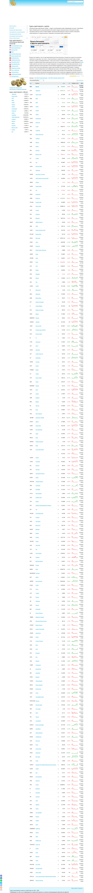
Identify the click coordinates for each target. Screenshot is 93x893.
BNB (13, 100)
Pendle (37, 565)
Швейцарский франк (16, 74)
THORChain (38, 736)
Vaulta (37, 848)
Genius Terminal (39, 880)
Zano (37, 852)
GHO (37, 389)
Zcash (13, 113)
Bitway (37, 314)
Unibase (37, 557)
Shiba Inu (38, 198)
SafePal (37, 804)
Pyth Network (39, 493)
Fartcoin (37, 701)
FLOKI (37, 585)
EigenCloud (38, 689)
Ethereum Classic (40, 310)
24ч (69, 83)
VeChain (38, 469)
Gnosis (37, 537)
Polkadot (38, 274)
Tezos (37, 589)
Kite (36, 657)
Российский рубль (15, 64)
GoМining (38, 828)
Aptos (37, 433)
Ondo (37, 254)
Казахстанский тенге (16, 55)
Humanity (38, 792)
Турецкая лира (14, 66)
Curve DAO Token (40, 449)
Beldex (37, 401)
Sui (36, 190)
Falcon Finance (39, 613)
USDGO (37, 322)
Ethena (37, 278)
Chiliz (37, 760)
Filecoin (37, 405)
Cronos (37, 210)
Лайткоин (38, 170)
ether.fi (37, 421)
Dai (12, 131)
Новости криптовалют (14, 38)
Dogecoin (14, 110)
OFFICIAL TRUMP (40, 417)
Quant (37, 381)
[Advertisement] (46, 15)
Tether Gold (38, 206)
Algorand (38, 349)
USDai (37, 457)
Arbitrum (37, 397)
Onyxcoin (38, 740)
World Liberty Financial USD (42, 178)
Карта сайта (74, 888)
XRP (13, 98)
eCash (37, 784)
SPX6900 (38, 489)
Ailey (37, 800)
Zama (37, 860)
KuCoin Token (39, 334)
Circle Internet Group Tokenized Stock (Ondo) (46, 876)
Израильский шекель (16, 53)
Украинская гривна (15, 68)
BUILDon (38, 788)
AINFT (37, 577)
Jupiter (37, 393)
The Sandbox (39, 812)
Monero (13, 121)
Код (31, 83)
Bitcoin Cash (14, 127)
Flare (37, 409)
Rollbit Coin (38, 840)
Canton (13, 129)
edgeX (37, 832)
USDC (13, 102)
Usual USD (38, 425)
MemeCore (38, 290)
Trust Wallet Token (40, 697)
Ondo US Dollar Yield (40, 230)
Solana (13, 104)
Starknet (37, 677)
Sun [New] (38, 521)
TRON (13, 106)
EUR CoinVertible (40, 724)
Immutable (38, 609)
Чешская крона (14, 72)
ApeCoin (38, 780)
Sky (36, 282)
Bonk (37, 569)
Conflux (37, 593)
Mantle (37, 270)
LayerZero (38, 485)
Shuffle (37, 820)
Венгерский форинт (16, 47)
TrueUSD (38, 461)
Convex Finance (39, 641)
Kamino (37, 816)
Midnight (37, 529)
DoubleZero (38, 669)
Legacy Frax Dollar (40, 629)
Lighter (37, 373)
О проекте (80, 888)
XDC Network (39, 413)
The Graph (38, 708)
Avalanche (38, 194)
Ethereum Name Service (41, 621)
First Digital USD (39, 513)
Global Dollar (39, 186)
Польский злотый (15, 62)
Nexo (37, 437)
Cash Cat (38, 844)
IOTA (37, 645)
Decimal (13, 125)
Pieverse (38, 573)
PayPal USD (38, 202)
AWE (37, 836)
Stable (37, 369)
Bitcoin (37, 86)
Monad (37, 533)
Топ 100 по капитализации (41, 78)
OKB (37, 226)
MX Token (38, 756)
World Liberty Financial (41, 250)
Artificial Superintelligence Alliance (43, 505)
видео (81, 73)
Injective (37, 465)
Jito (36, 549)
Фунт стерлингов (15, 70)
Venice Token (39, 377)
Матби (81, 62)
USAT (37, 693)
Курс (64, 83)
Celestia (37, 517)
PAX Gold (38, 238)
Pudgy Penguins (39, 441)
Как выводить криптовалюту (16, 36)
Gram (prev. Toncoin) (40, 174)
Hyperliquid (14, 108)
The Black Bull (39, 868)
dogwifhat (38, 673)
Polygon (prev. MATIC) (41, 330)
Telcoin (37, 716)
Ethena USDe (39, 166)
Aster (37, 258)
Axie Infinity (38, 720)
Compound (38, 665)
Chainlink (14, 115)
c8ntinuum (38, 341)
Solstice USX (39, 497)
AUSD (37, 637)
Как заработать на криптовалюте (17, 32)
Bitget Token (38, 298)
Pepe (37, 262)
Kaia (37, 649)
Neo (37, 772)
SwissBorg (38, 728)
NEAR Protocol (39, 222)
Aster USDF (38, 872)
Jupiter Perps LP (39, 353)
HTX (37, 266)
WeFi (37, 712)
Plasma (37, 597)
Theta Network (39, 681)
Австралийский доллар (16, 45)
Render (37, 385)
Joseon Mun (38, 748)
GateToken (38, 357)
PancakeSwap (39, 429)
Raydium (38, 653)
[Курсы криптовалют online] (13, 3)
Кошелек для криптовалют (15, 30)
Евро (12, 51)
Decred (37, 605)
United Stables (39, 306)
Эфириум (14, 94)
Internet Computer (40, 302)
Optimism (38, 601)
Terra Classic (39, 553)
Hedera (37, 182)
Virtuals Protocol (39, 481)
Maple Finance (39, 625)
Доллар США (14, 49)
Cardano (14, 119)
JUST (37, 345)
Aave (37, 242)
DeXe (37, 744)
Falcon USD (38, 326)
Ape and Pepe (39, 581)
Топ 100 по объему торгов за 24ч (56, 78)
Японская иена (14, 76)
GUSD (37, 768)
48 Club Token (39, 705)
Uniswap (38, 214)
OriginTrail (38, 752)
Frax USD (38, 864)
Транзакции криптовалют (15, 34)
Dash (37, 445)
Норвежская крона (15, 60)
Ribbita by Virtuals (40, 617)
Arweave (38, 796)
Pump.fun (38, 246)
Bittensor (38, 218)
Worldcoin (38, 294)
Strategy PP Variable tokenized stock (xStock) (46, 764)
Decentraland (39, 776)
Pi (36, 338)
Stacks (37, 501)
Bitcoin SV (38, 525)
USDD (37, 286)
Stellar (13, 123)
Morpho (37, 318)
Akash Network (39, 732)
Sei (36, 509)
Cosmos (37, 361)
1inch (37, 824)
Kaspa (37, 365)
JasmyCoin (38, 633)
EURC (37, 477)
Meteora (37, 856)
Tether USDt (14, 96)
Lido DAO (38, 545)
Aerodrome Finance (40, 473)
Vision (37, 808)
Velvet (37, 541)
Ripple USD (38, 234)
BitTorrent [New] (39, 561)
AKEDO (37, 661)
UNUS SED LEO (15, 117)
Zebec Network (39, 685)
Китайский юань (15, 58)
